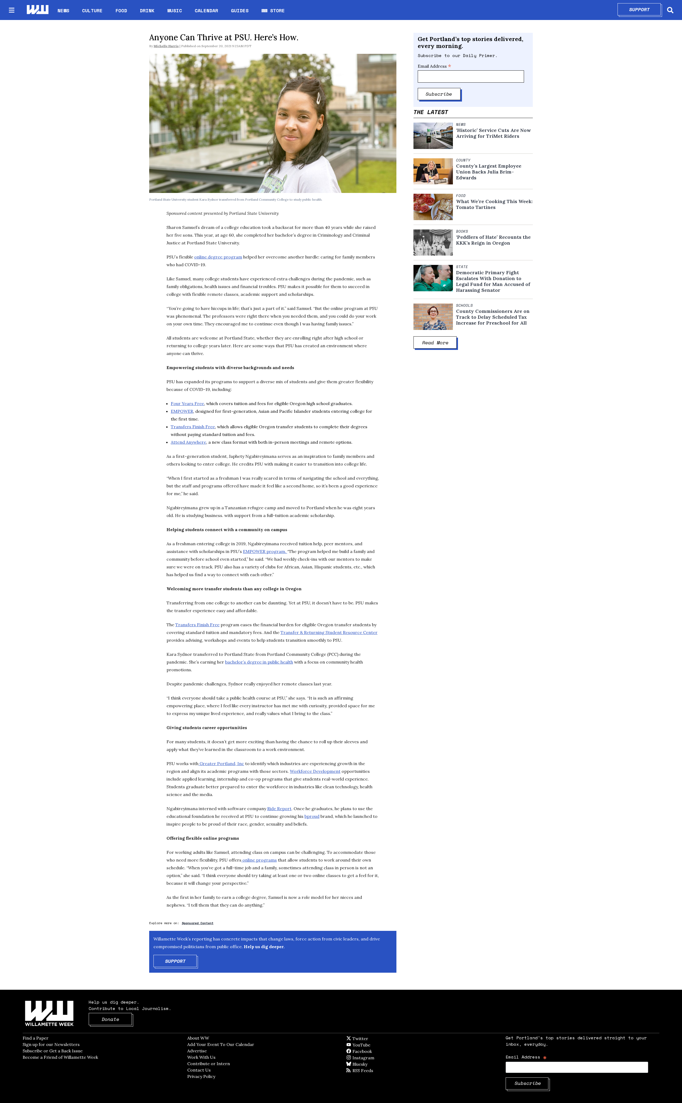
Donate (117, 1019)
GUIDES (240, 10)
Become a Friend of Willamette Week (60, 1057)
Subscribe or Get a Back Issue (53, 1050)
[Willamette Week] (37, 10)
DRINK (147, 10)
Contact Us (199, 1070)
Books (462, 231)
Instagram (374, 1057)
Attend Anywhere (188, 442)
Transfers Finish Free (193, 426)
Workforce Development (315, 771)
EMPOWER (182, 411)
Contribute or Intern (208, 1063)
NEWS (63, 10)
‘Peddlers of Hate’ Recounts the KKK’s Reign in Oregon (493, 240)
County (463, 160)
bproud (312, 816)
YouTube (370, 1045)
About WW (198, 1038)
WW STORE (273, 10)
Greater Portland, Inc (221, 763)
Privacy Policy (201, 1076)
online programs (259, 860)
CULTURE (92, 10)
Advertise (197, 1050)
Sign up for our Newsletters (51, 1044)
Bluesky (367, 1064)
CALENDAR (206, 10)
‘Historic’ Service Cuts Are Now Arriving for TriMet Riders (493, 133)
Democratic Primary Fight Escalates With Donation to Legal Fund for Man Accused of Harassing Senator (493, 281)
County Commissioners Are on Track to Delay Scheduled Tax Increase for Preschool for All (493, 317)
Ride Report (279, 808)
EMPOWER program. (265, 551)
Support (645, 9)
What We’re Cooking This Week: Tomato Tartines (494, 204)
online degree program (218, 257)
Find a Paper (35, 1038)
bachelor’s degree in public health (259, 662)
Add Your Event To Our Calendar (220, 1044)
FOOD (121, 10)
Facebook (377, 1051)
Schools (464, 305)
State (462, 267)
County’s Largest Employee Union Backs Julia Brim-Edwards (488, 172)
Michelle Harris (166, 46)
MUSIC (174, 10)
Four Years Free (187, 403)
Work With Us (201, 1057)
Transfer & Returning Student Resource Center (329, 632)
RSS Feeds (371, 1070)
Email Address (434, 66)
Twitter (373, 1038)
